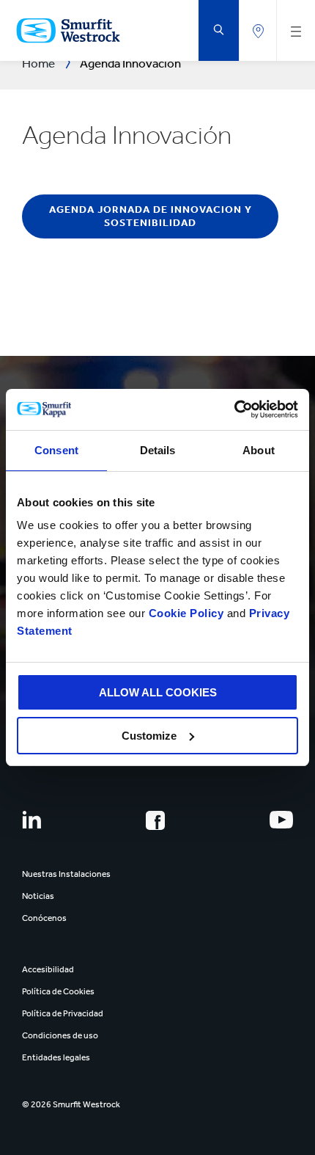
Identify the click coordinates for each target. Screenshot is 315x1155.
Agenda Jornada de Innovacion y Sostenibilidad (150, 216)
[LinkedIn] (31, 819)
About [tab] (258, 450)
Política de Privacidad (62, 1013)
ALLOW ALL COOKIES (158, 692)
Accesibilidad (48, 969)
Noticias (38, 896)
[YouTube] (281, 819)
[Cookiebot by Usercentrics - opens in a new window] (234, 409)
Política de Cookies (58, 991)
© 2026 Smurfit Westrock (71, 1104)
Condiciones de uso (60, 1035)
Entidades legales (56, 1057)
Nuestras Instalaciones (66, 874)
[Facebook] (155, 820)
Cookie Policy (186, 613)
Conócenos (44, 918)
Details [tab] (158, 450)
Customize (149, 735)
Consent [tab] (56, 450)
